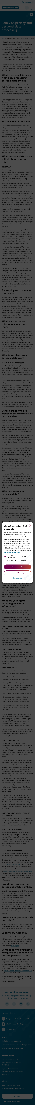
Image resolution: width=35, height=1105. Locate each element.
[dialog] (17, 552)
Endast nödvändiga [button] (17, 573)
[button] (17, 578)
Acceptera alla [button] (17, 567)
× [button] (30, 525)
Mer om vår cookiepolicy (12, 552)
